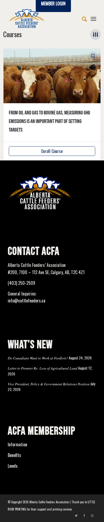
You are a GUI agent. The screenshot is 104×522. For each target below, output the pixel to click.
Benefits (14, 455)
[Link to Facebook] (84, 515)
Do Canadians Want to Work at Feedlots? (38, 357)
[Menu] (93, 18)
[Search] (82, 18)
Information (17, 444)
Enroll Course (52, 151)
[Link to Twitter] (76, 515)
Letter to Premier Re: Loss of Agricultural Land (42, 368)
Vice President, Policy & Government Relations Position (49, 383)
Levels (13, 466)
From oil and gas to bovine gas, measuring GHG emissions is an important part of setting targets (49, 121)
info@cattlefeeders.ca (26, 300)
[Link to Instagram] (92, 515)
